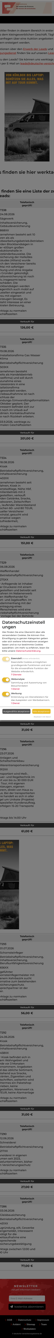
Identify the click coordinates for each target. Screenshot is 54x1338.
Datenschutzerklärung (28, 651)
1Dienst (15, 689)
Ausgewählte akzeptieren (16, 711)
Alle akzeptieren (41, 711)
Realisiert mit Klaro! (42, 717)
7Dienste (16, 674)
